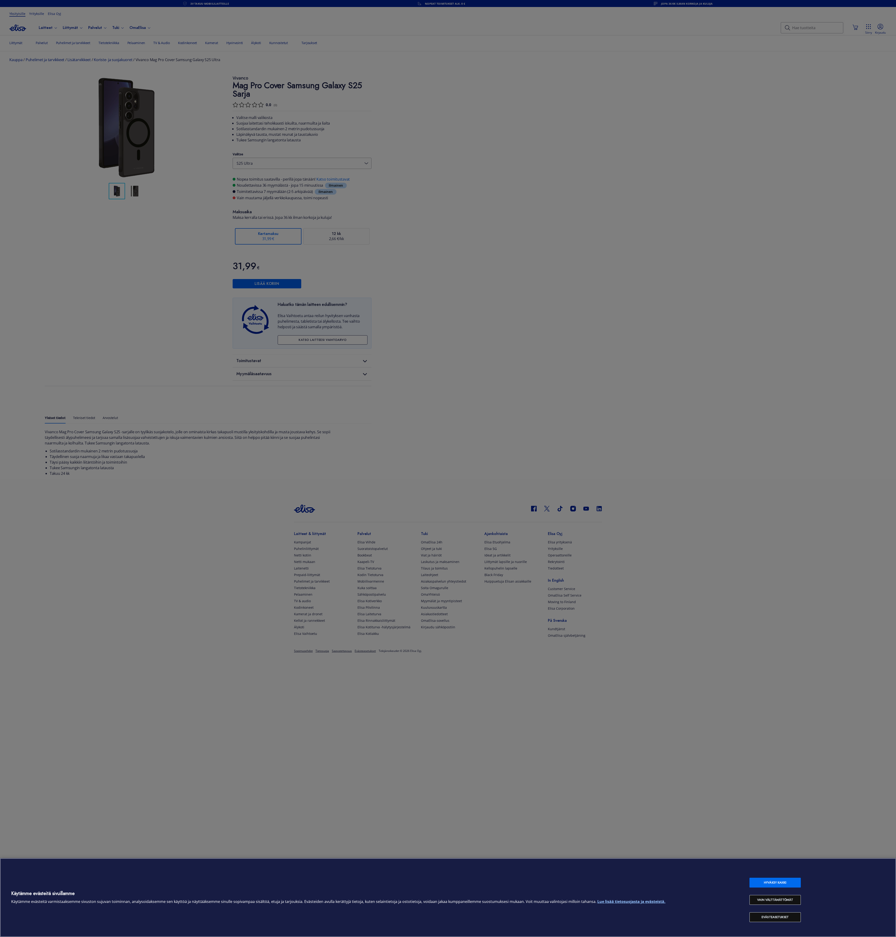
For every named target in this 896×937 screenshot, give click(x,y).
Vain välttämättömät (775, 900)
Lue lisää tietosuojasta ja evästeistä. (631, 901)
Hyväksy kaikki (775, 882)
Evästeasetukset (775, 917)
